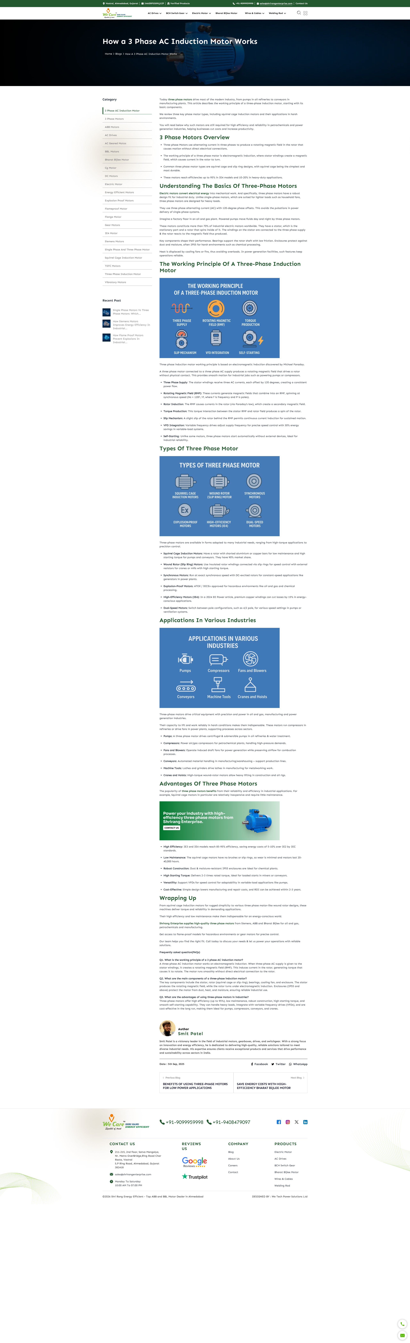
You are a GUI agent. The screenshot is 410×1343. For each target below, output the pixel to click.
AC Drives (153, 13)
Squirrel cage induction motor (123, 257)
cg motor (110, 167)
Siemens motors (114, 241)
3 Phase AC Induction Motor (122, 110)
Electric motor (113, 184)
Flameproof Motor (116, 208)
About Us (234, 1158)
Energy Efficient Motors (119, 192)
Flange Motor (113, 216)
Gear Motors (112, 225)
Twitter (281, 1064)
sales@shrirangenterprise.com (133, 1174)
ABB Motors (112, 126)
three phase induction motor (123, 274)
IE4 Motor (111, 233)
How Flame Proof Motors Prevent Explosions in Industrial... (128, 339)
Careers (233, 1165)
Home (108, 53)
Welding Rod (276, 13)
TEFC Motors (112, 265)
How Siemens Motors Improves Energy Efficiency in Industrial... (131, 325)
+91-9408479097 (231, 1122)
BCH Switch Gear (175, 13)
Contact (233, 1172)
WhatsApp (300, 1064)
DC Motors (111, 176)
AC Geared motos (115, 143)
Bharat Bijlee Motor (226, 13)
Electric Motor (200, 13)
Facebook (261, 1064)
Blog (231, 1151)
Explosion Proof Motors (119, 200)
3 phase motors (114, 118)
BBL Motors (112, 151)
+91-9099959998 (184, 1122)
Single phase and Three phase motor (127, 249)
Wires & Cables (253, 13)
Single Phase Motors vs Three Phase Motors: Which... (131, 312)
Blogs (118, 53)
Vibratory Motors (115, 282)
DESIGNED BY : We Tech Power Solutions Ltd (280, 1196)
